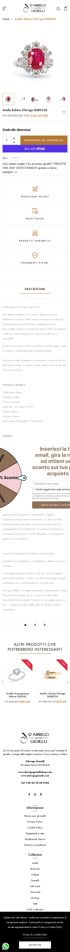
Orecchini (35, 892)
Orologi (35, 898)
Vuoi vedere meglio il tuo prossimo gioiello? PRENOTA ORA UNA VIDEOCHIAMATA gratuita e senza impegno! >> (34, 168)
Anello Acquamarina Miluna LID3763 (17, 695)
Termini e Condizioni (35, 845)
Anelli (35, 863)
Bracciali (35, 869)
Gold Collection (35, 909)
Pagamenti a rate (35, 833)
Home (6, 19)
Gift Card (35, 886)
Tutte (35, 904)
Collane (35, 875)
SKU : (6, 158)
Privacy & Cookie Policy (35, 934)
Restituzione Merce (35, 839)
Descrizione (35, 289)
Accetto (35, 945)
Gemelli (35, 880)
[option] (35, 58)
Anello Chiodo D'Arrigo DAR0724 (52, 695)
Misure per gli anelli (35, 816)
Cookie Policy (35, 827)
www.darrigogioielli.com (35, 775)
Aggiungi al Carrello (44, 140)
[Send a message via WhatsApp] (6, 946)
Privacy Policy (35, 822)
